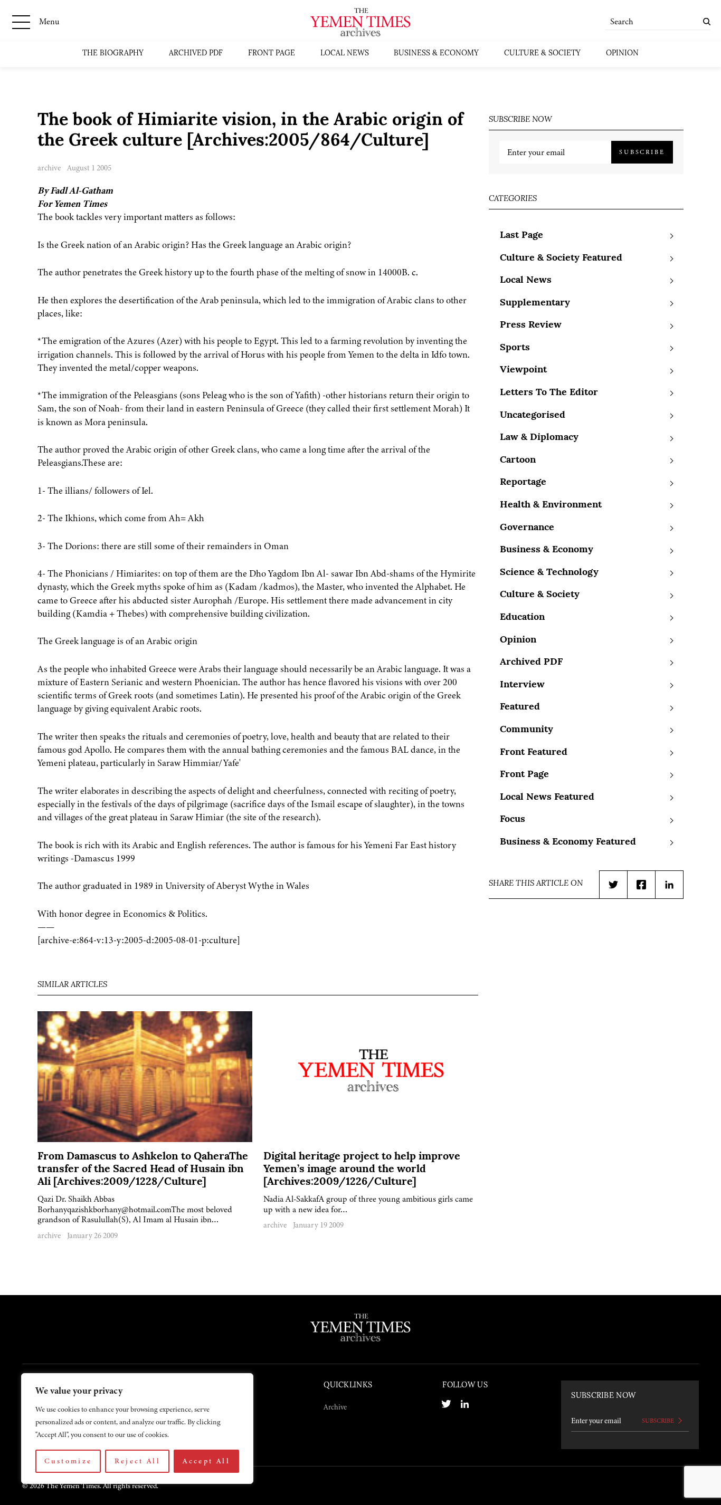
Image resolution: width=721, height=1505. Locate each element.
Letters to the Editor (549, 393)
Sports (515, 348)
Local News (344, 53)
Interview (522, 685)
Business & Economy (436, 53)
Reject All (138, 1461)
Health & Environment (551, 505)
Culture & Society (542, 53)
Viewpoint (523, 370)
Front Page (271, 53)
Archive (335, 1407)
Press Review (531, 325)
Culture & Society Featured (561, 258)
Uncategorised (532, 415)
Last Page (521, 236)
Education (522, 617)
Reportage (523, 482)
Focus (512, 820)
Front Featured (533, 753)
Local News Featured (547, 797)
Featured (520, 707)
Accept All (206, 1461)
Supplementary (535, 303)
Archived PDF (196, 53)
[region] (137, 1428)
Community (526, 730)
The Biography (113, 53)
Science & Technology (549, 573)
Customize (68, 1461)
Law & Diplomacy (539, 438)
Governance (527, 528)
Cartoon (518, 460)
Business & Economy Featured (568, 842)
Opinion (622, 53)
